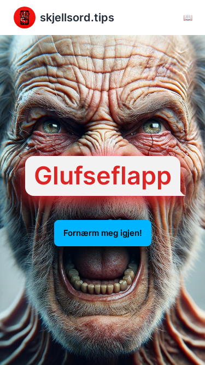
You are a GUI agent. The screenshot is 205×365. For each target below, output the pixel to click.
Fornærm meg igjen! (102, 233)
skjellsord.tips (77, 17)
